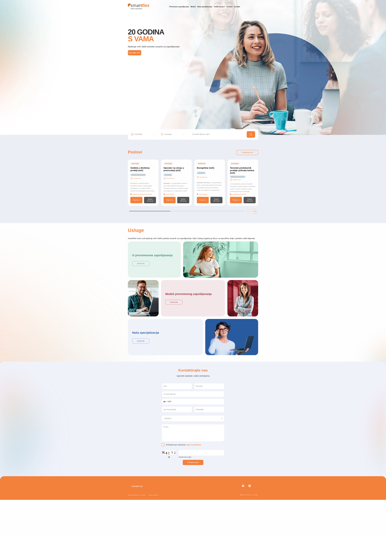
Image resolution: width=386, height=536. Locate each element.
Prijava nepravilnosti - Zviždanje (136, 495)
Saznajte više (134, 53)
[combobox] (165, 402)
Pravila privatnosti (153, 495)
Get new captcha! (169, 457)
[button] (254, 211)
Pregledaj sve (247, 152)
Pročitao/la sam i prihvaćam (183, 445)
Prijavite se (136, 200)
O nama (229, 7)
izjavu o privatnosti (193, 445)
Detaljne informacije (150, 200)
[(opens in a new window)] (248, 486)
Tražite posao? (219, 7)
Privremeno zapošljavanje (179, 7)
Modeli (193, 7)
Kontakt (237, 7)
